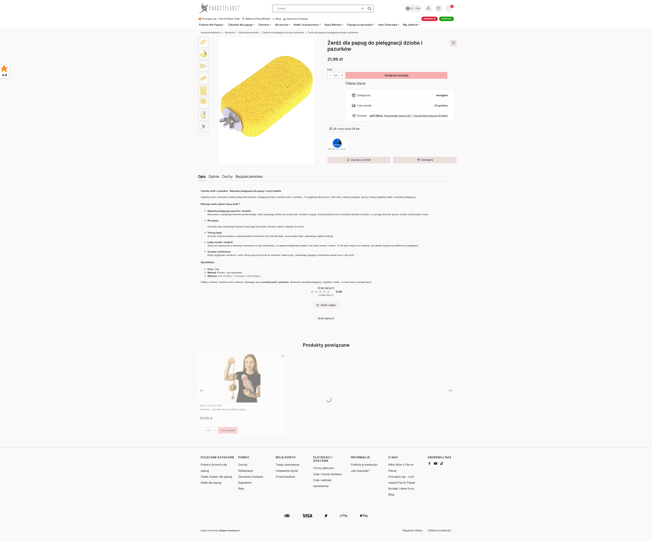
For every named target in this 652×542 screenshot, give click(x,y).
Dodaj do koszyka (396, 75)
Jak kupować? (360, 470)
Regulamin (245, 482)
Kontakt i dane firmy (401, 488)
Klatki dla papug (211, 482)
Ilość (329, 69)
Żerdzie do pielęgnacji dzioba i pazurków (283, 32)
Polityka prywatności (364, 464)
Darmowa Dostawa (250, 476)
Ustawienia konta (287, 470)
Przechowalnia (285, 476)
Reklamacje (245, 470)
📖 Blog (276, 18)
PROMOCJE (430, 18)
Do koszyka (228, 430)
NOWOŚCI (446, 18)
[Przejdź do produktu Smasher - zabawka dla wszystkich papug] (242, 378)
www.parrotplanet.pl (211, 32)
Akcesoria (230, 32)
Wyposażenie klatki (249, 32)
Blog (391, 494)
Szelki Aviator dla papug (216, 476)
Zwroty (242, 464)
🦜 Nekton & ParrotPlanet (256, 18)
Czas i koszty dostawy (327, 474)
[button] (369, 8)
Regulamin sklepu (412, 530)
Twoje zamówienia (287, 464)
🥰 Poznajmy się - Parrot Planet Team (219, 18)
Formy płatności (323, 468)
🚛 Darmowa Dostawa (295, 18)
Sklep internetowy (219, 530)
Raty (241, 488)
